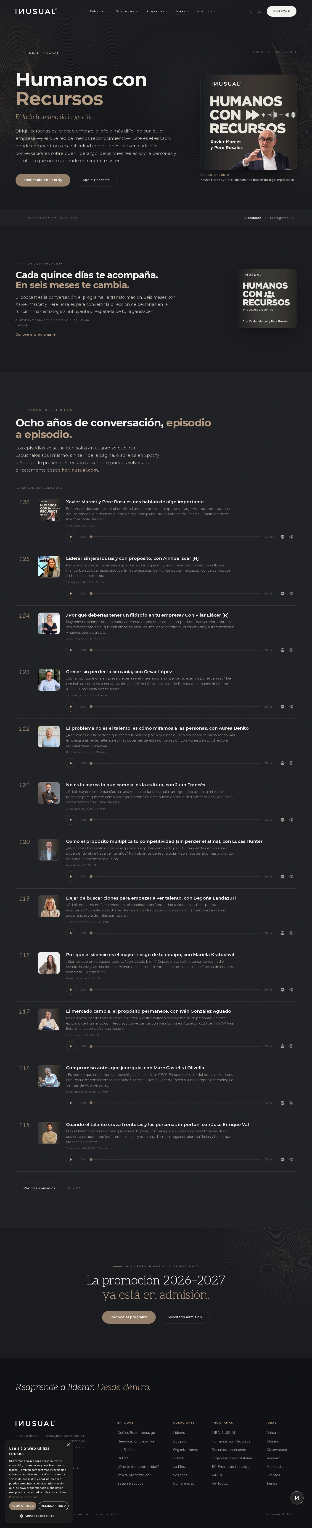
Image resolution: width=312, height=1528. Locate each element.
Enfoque (97, 11)
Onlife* (122, 1458)
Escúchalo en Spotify (43, 180)
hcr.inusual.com (80, 470)
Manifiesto (275, 1467)
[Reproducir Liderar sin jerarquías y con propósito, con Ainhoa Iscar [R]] (71, 594)
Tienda (272, 1483)
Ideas (180, 11)
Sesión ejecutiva (130, 1483)
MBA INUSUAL (224, 1433)
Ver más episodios (39, 1188)
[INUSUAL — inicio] (36, 11)
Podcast (273, 1458)
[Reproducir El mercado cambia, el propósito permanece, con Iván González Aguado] (71, 1046)
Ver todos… (220, 1483)
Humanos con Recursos (231, 1441)
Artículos (273, 1433)
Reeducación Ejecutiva (135, 1441)
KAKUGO (219, 1475)
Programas (155, 11)
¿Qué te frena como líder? (138, 1467)
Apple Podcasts (96, 180)
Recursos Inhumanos (229, 1450)
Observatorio (277, 1450)
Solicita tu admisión (185, 1317)
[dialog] (39, 1481)
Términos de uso (106, 1514)
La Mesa (180, 1467)
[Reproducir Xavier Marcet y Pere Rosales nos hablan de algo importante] (71, 537)
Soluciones (125, 11)
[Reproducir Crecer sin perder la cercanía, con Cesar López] (71, 707)
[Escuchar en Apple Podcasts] (291, 537)
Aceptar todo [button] (23, 1506)
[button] (39, 1516)
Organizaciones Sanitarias (232, 1458)
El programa (281, 218)
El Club (178, 1458)
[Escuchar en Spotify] (282, 537)
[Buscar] (250, 11)
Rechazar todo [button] (53, 1506)
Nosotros (204, 11)
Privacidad (81, 1514)
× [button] (68, 1445)
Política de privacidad (23, 1497)
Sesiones (180, 1475)
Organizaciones (185, 1450)
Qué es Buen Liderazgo (136, 1433)
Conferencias (183, 1483)
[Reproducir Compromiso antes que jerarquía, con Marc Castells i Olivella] (71, 1103)
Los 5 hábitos (127, 1450)
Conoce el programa (36, 334)
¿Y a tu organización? (134, 1475)
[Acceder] (259, 11)
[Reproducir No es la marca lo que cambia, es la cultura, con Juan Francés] (71, 820)
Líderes (179, 1433)
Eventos (273, 1475)
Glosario (273, 1441)
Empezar (281, 11)
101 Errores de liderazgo (230, 1467)
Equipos (179, 1441)
